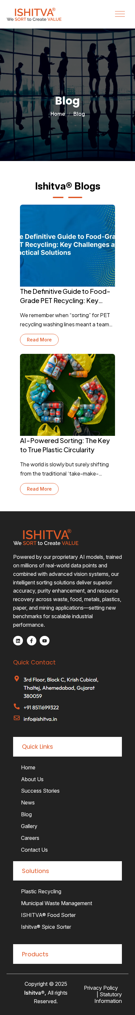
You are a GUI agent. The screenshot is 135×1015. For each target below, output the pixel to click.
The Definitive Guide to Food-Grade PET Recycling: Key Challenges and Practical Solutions (65, 296)
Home (57, 114)
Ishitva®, (35, 992)
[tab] (67, 747)
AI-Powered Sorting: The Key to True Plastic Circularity (65, 445)
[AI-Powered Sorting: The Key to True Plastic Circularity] (67, 395)
